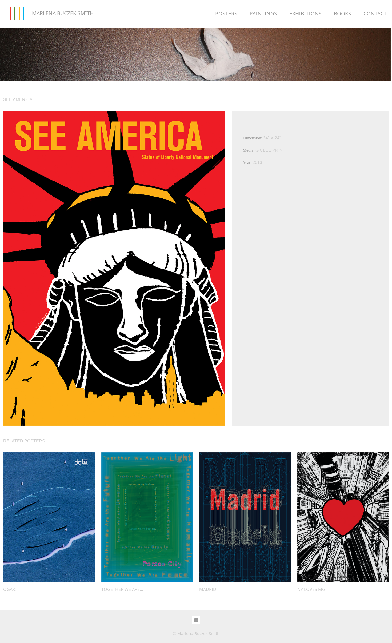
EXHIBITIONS (305, 13)
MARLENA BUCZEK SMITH (62, 13)
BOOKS (342, 13)
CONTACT (375, 13)
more (49, 517)
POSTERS (226, 13)
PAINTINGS (263, 13)
